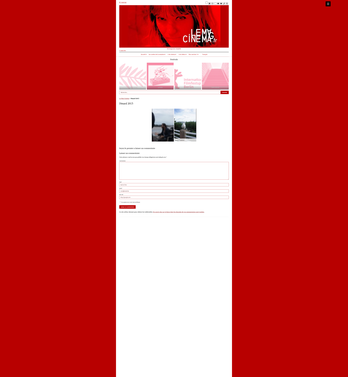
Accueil (143, 54)
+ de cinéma (171, 54)
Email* (120, 188)
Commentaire (122, 161)
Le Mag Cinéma (124, 98)
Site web (121, 194)
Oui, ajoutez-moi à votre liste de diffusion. (130, 202)
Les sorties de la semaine (156, 54)
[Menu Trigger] (328, 3)
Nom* (120, 182)
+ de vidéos (181, 54)
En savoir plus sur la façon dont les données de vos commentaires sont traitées (178, 212)
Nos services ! (193, 54)
